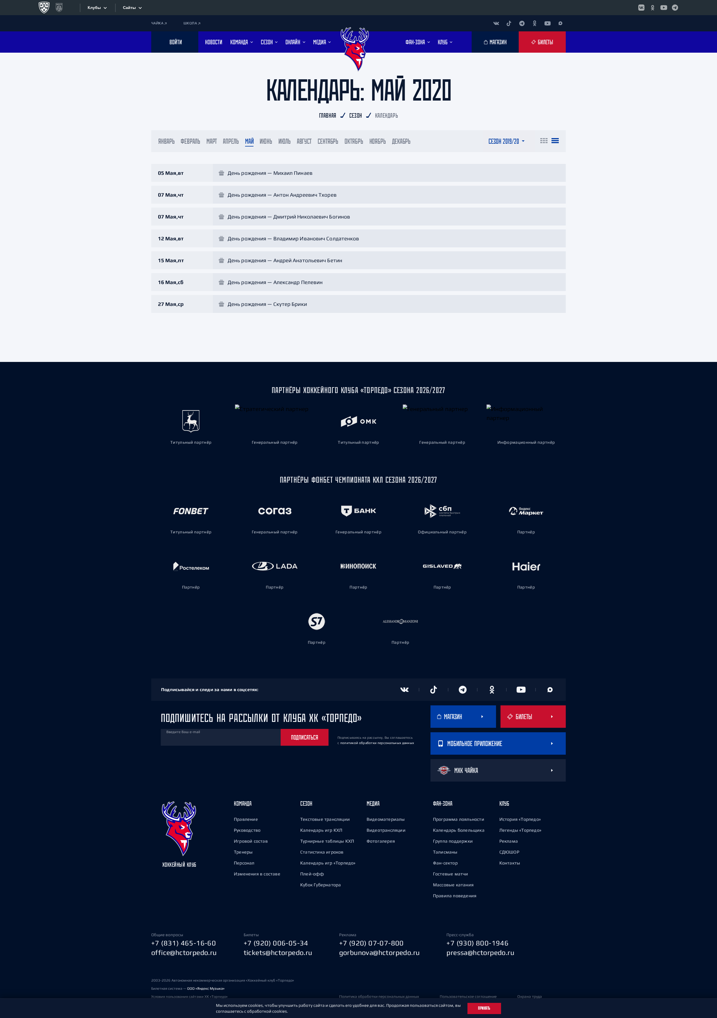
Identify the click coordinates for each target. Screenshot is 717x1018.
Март (211, 141)
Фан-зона (442, 803)
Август (304, 141)
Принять (484, 1008)
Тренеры (243, 851)
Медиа (373, 803)
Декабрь (401, 141)
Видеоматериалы (386, 819)
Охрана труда (529, 996)
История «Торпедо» (520, 819)
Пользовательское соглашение (468, 996)
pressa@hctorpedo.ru (480, 952)
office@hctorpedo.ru (184, 952)
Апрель (231, 141)
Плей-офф (312, 873)
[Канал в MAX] (560, 23)
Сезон (306, 803)
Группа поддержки (453, 840)
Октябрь (353, 141)
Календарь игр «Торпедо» (328, 862)
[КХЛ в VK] (641, 7)
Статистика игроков (322, 851)
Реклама (508, 840)
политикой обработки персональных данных (377, 743)
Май (249, 141)
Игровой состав (251, 840)
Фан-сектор (445, 862)
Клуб (504, 803)
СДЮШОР (509, 851)
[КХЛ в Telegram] (675, 7)
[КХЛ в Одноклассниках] (652, 7)
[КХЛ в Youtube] (663, 7)
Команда (243, 803)
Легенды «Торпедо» (520, 830)
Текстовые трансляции (325, 819)
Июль (284, 141)
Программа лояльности (458, 819)
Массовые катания (453, 884)
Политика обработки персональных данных (379, 996)
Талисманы (445, 851)
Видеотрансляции (386, 830)
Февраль (190, 141)
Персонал (244, 862)
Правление (246, 819)
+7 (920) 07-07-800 (371, 943)
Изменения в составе (257, 873)
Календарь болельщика (459, 830)
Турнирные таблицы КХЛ (327, 840)
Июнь (266, 141)
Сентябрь (328, 141)
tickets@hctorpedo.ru (278, 952)
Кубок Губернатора (320, 884)
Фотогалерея (381, 840)
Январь (166, 141)
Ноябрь (377, 141)
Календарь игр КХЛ (321, 830)
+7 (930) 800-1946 (477, 943)
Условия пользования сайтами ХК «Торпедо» (189, 996)
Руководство (247, 830)
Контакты (509, 862)
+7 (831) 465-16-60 (183, 943)
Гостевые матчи (450, 873)
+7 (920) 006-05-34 (276, 943)
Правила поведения (454, 895)
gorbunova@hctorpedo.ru (379, 952)
